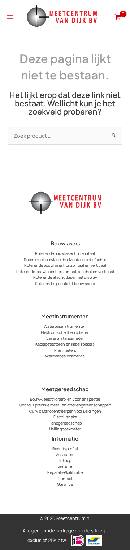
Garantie (65, 484)
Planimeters (65, 350)
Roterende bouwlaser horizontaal (65, 253)
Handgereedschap (65, 423)
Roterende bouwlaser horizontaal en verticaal (65, 265)
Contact (65, 478)
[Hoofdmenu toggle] (10, 17)
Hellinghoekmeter (65, 428)
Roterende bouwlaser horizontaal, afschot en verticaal (65, 271)
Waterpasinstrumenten (65, 326)
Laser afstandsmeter (65, 338)
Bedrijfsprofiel (65, 448)
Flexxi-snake (65, 416)
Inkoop (65, 460)
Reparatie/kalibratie (65, 472)
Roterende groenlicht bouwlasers (65, 283)
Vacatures (65, 454)
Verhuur (65, 466)
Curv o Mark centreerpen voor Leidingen (65, 411)
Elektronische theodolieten (65, 332)
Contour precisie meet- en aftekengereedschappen (65, 405)
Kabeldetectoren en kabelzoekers (65, 344)
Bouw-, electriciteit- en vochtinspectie (65, 399)
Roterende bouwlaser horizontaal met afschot (65, 259)
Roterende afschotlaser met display (65, 277)
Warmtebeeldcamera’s (65, 356)
